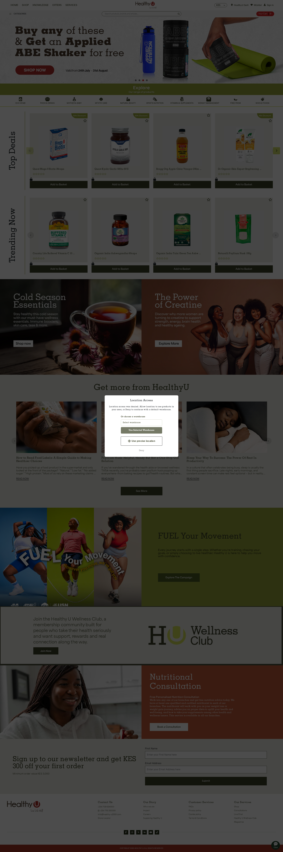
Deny (141, 451)
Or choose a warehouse (133, 417)
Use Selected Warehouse (141, 430)
